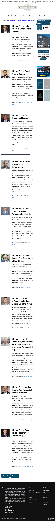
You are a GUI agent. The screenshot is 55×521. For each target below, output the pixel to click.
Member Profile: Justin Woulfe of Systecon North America (21, 29)
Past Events (45, 492)
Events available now (47, 495)
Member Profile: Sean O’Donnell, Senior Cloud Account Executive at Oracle (22, 301)
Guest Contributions (9, 510)
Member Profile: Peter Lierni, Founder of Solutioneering (20, 433)
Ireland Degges (28, 287)
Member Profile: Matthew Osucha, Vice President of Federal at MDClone (22, 390)
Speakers (45, 499)
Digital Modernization (33, 499)
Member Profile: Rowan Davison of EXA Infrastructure (21, 164)
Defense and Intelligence (34, 492)
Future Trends (23, 16)
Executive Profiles (13, 16)
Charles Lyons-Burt (29, 60)
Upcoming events (46, 490)
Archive (30, 502)
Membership (45, 502)
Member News (33, 16)
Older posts (5, 475)
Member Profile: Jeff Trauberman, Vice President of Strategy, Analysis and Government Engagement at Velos (22, 344)
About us (7, 509)
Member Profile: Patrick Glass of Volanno (21, 72)
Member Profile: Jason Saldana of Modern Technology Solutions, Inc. (22, 211)
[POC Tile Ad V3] (43, 71)
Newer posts (15, 475)
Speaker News (43, 16)
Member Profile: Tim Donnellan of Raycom (20, 116)
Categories (45, 497)
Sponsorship (45, 504)
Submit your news (9, 512)
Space (30, 497)
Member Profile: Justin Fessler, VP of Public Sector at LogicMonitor (22, 258)
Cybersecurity (32, 490)
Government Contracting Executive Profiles (21, 20)
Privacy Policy (8, 507)
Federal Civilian (32, 495)
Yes (36, 3)
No (37, 3)
